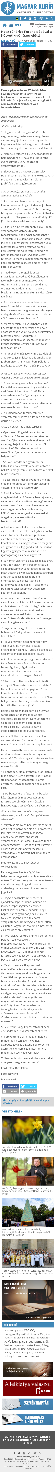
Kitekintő (8, 40)
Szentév (35, 1334)
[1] (27, 85)
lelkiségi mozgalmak (28, 1348)
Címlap (8, 1436)
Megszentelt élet (26, 1440)
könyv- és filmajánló (21, 1352)
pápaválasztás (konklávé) (27, 1345)
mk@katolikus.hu (33, 1461)
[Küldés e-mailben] (10, 1092)
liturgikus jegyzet (14, 1330)
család (29, 1329)
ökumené (22, 1356)
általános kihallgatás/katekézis (33, 1337)
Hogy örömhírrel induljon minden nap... (20, 1288)
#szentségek (41, 1100)
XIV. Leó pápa (16, 1341)
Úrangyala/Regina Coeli (17, 1334)
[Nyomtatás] (28, 1092)
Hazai (18, 1436)
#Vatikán (8, 1103)
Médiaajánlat (21, 1466)
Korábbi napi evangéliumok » (39, 1317)
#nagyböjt (26, 1100)
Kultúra (27, 1443)
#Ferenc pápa (10, 1100)
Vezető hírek (12, 1111)
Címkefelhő (10, 1325)
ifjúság (45, 1345)
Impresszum (9, 1466)
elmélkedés (10, 1348)
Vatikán (9, 1345)
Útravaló (34, 1356)
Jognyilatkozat (33, 1466)
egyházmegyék (39, 1341)
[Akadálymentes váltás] (17, 18)
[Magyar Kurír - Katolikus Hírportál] (27, 14)
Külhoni (43, 1436)
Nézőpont (44, 1440)
